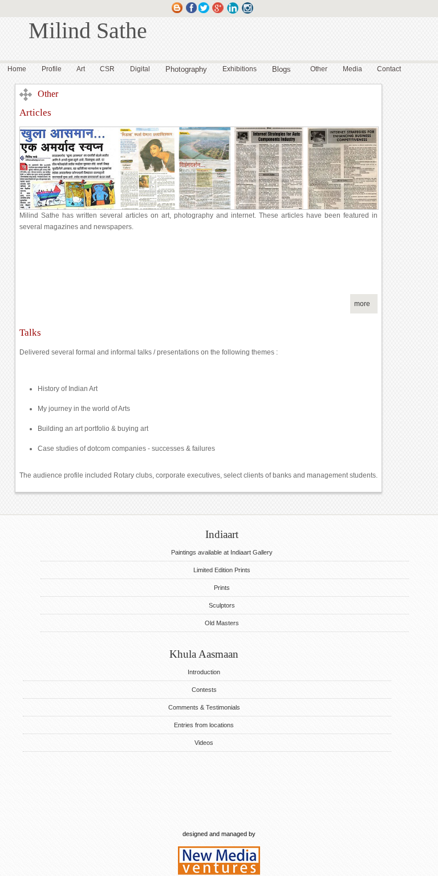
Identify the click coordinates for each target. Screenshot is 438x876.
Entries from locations (204, 725)
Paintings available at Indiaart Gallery (222, 552)
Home (16, 69)
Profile (52, 69)
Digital (140, 69)
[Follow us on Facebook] (190, 13)
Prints (222, 587)
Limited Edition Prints (221, 570)
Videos (203, 742)
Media (352, 69)
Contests (204, 689)
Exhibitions (239, 69)
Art (80, 69)
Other (318, 69)
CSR (107, 69)
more (362, 304)
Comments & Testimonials (204, 707)
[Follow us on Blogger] (177, 13)
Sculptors (222, 605)
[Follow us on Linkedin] (233, 13)
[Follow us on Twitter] (204, 13)
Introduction (204, 672)
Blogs (281, 69)
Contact (389, 69)
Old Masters (222, 623)
